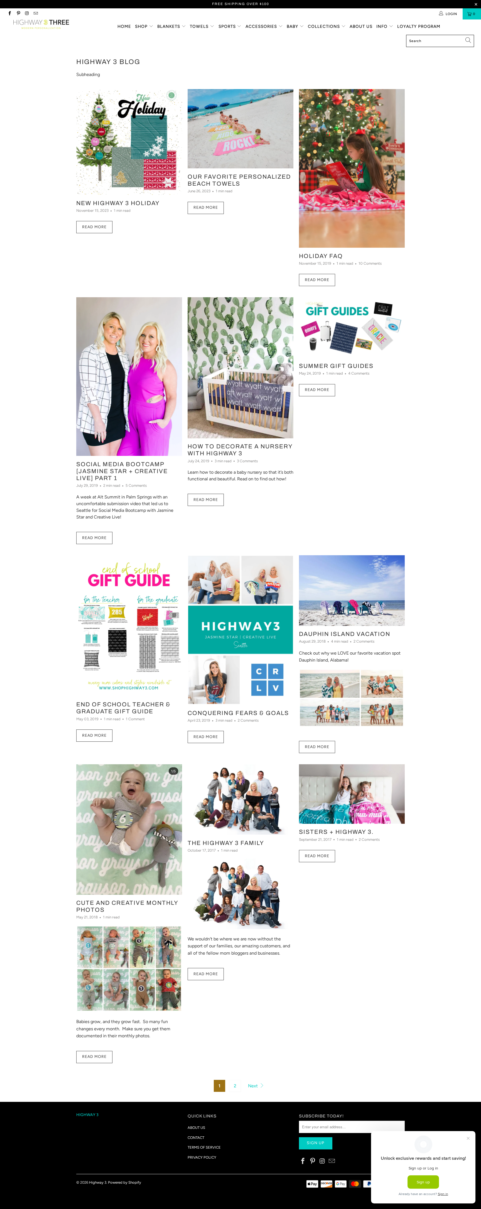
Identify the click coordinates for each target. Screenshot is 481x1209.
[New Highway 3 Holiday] (129, 142)
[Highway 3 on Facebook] (9, 14)
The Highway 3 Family (226, 843)
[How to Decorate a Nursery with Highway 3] (240, 367)
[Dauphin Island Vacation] (352, 590)
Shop (142, 26)
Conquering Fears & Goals (238, 713)
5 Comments (136, 485)
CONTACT (196, 1138)
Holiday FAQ (321, 256)
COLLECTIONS (324, 26)
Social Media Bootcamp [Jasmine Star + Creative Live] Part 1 (122, 471)
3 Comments (247, 461)
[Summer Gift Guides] (352, 327)
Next (253, 1085)
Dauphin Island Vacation (344, 634)
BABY (293, 26)
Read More (94, 227)
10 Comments (370, 263)
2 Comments (248, 720)
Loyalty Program (418, 26)
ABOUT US (196, 1128)
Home (124, 26)
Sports (228, 26)
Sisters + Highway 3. (336, 832)
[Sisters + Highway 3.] (352, 794)
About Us (361, 26)
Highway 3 (97, 1182)
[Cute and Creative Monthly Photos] (129, 829)
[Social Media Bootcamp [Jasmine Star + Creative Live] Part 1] (129, 376)
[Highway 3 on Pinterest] (18, 14)
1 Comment (135, 719)
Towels (200, 26)
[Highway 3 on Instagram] (26, 14)
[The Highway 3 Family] (240, 799)
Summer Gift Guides (336, 366)
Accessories (262, 26)
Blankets (169, 26)
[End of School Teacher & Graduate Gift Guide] (129, 625)
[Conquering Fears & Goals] (240, 630)
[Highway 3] (41, 24)
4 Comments (358, 373)
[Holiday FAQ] (352, 168)
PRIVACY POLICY (202, 1157)
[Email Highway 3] (35, 14)
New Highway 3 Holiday (118, 203)
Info (382, 26)
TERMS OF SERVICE (204, 1147)
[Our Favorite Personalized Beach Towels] (240, 128)
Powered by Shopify (124, 1182)
